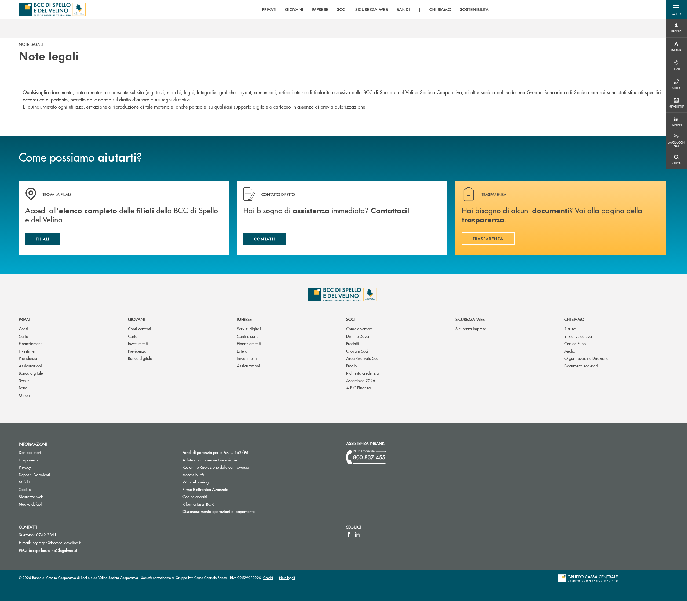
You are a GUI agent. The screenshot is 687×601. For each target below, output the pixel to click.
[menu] (375, 9)
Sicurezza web (470, 319)
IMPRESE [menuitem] (320, 9)
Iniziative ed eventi (579, 336)
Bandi (23, 387)
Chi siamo (574, 319)
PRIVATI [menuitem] (269, 9)
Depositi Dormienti (34, 474)
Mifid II (24, 482)
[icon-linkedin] (357, 534)
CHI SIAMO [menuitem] (440, 9)
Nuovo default (31, 504)
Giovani (136, 319)
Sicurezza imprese (470, 328)
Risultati (571, 328)
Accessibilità (193, 474)
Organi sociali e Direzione (586, 358)
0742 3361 (46, 534)
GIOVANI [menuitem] (294, 9)
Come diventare (359, 328)
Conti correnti (139, 328)
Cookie (25, 489)
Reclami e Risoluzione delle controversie (215, 467)
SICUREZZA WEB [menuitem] (371, 9)
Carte (23, 336)
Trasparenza (29, 460)
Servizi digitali (249, 328)
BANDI (403, 9)
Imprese (244, 319)
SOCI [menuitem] (342, 9)
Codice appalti (194, 496)
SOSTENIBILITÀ (474, 9)
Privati (25, 319)
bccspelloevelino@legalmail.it (53, 550)
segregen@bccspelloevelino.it (57, 542)
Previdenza (28, 358)
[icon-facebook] (349, 534)
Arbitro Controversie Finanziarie (229, 460)
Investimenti (29, 351)
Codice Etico (575, 343)
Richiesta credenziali (363, 373)
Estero (242, 351)
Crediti (268, 577)
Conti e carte (247, 336)
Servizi (24, 380)
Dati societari (30, 452)
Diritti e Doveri (358, 336)
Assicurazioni (30, 365)
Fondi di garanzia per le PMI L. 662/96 (235, 452)
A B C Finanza (358, 387)
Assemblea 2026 (360, 380)
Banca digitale (31, 373)
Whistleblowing (195, 482)
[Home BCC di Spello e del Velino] (52, 9)
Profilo (351, 365)
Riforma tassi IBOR (218, 504)
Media (569, 351)
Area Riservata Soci (362, 358)
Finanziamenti (31, 343)
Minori (24, 395)
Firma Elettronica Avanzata (205, 489)
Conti (23, 328)
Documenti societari (581, 365)
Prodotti (352, 343)
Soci (350, 319)
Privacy (25, 467)
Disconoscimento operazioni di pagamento (218, 511)
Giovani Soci (357, 351)
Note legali (287, 577)
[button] (676, 9)
